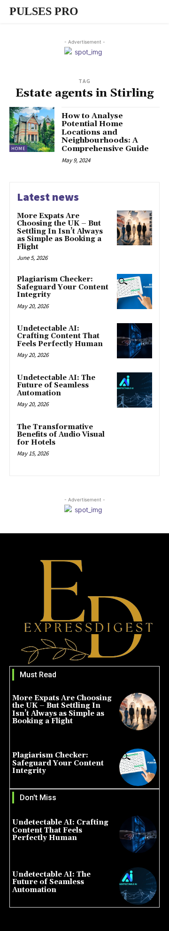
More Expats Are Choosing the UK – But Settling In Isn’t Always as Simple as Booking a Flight (60, 231)
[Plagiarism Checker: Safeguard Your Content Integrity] (134, 291)
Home (18, 148)
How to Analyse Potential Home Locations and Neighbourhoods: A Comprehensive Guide (105, 132)
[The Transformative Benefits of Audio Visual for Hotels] (134, 439)
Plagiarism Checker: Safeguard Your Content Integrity (62, 287)
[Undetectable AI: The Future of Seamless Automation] (134, 390)
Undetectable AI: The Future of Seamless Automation (56, 385)
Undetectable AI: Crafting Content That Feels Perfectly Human (60, 336)
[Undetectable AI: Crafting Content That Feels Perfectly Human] (134, 340)
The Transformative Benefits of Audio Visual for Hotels (61, 435)
